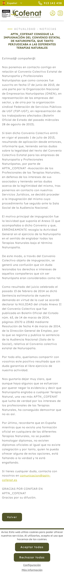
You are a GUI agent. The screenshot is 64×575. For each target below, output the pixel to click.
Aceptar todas (31, 547)
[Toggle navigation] (59, 13)
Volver (12, 517)
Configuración (32, 565)
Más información (32, 570)
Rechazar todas (32, 557)
